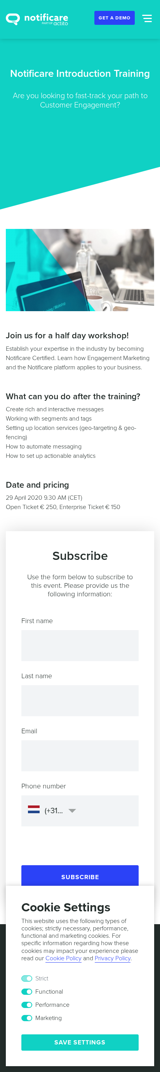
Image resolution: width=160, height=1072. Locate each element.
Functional (49, 992)
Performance (52, 1005)
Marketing (48, 1018)
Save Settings (80, 1042)
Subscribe (80, 877)
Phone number (43, 786)
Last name (36, 676)
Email (29, 731)
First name (37, 621)
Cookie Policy (63, 958)
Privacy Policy (112, 958)
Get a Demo (114, 18)
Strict (41, 978)
